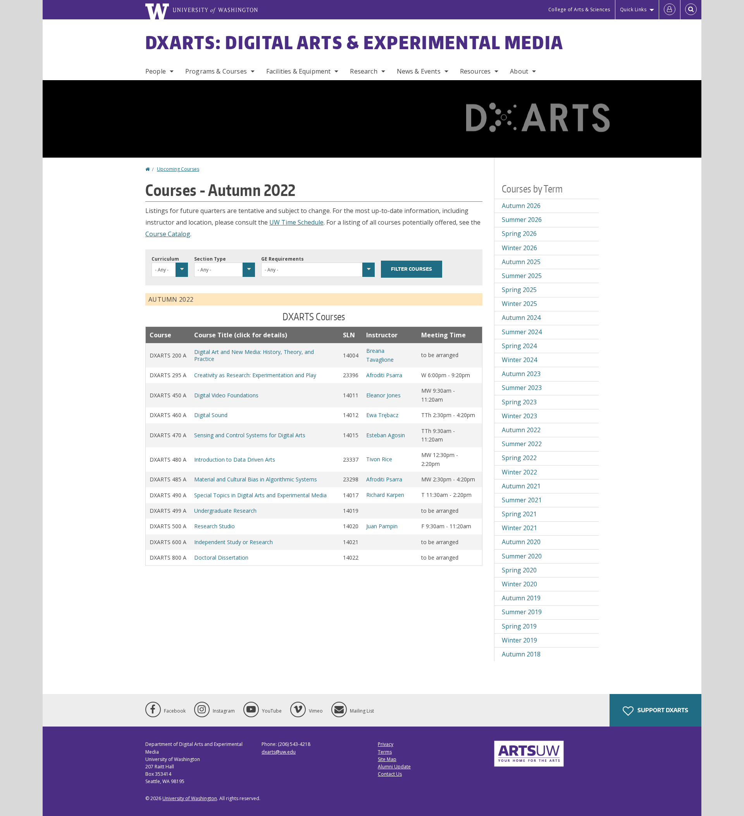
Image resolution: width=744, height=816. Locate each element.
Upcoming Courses (178, 169)
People (155, 71)
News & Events (419, 71)
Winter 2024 (519, 360)
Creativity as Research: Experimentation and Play (255, 375)
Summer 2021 (522, 500)
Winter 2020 (519, 584)
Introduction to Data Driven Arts (234, 459)
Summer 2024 (522, 332)
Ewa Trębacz (382, 415)
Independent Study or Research (233, 542)
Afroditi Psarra (384, 375)
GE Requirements (282, 259)
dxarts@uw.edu (279, 752)
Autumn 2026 (521, 205)
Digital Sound (210, 415)
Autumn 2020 (521, 542)
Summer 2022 (522, 444)
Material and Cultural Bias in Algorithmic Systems (255, 479)
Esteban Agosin (385, 435)
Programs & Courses (216, 71)
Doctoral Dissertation (221, 557)
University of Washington (189, 798)
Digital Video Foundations (226, 395)
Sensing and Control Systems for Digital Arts (249, 435)
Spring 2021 (519, 514)
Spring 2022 (519, 458)
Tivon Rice (379, 459)
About (519, 71)
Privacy (385, 744)
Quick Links (633, 9)
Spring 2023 (519, 402)
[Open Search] (690, 9)
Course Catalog (167, 234)
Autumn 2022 (521, 430)
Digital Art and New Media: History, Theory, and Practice (254, 355)
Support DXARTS (662, 710)
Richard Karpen (385, 494)
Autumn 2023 (521, 373)
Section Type (210, 259)
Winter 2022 (519, 472)
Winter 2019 (519, 640)
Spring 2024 (519, 346)
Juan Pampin (382, 526)
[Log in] (669, 9)
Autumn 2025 (521, 262)
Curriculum (165, 259)
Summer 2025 (522, 275)
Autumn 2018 (521, 654)
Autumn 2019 (521, 598)
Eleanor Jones (383, 395)
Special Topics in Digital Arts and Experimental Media (260, 495)
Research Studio (214, 526)
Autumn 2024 (521, 317)
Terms (385, 752)
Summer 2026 (522, 219)
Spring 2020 (519, 570)
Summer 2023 (522, 387)
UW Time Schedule (296, 222)
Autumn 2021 (521, 486)
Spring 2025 (519, 289)
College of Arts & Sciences (579, 9)
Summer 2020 (522, 556)
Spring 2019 (519, 626)
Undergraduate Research (225, 510)
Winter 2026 (519, 248)
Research (363, 71)
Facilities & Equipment (298, 71)
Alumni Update (394, 766)
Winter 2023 (519, 416)
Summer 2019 (522, 612)
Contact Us (390, 774)
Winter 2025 (519, 303)
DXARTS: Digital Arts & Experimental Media (354, 42)
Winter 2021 (519, 528)
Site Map (387, 759)
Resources (475, 71)
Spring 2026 (519, 233)
